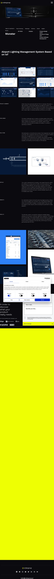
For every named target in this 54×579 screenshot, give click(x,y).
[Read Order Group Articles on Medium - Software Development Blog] (37, 572)
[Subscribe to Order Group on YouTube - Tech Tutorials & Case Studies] (25, 572)
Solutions (33, 28)
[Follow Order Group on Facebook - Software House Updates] (19, 572)
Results (6, 30)
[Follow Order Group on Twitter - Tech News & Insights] (28, 572)
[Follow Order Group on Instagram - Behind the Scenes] (22, 572)
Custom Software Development (44, 38)
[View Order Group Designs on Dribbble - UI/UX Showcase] (34, 572)
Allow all (42, 299)
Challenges (27, 28)
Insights (43, 28)
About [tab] (43, 281)
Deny (12, 299)
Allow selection (27, 299)
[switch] (21, 296)
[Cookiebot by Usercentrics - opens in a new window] (45, 278)
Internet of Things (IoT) (44, 35)
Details (38, 28)
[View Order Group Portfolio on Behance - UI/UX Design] (31, 572)
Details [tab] (27, 281)
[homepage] (5, 3)
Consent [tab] (11, 281)
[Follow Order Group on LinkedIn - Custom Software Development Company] (16, 572)
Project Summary (19, 28)
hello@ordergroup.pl (27, 578)
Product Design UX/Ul (43, 32)
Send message (27, 323)
